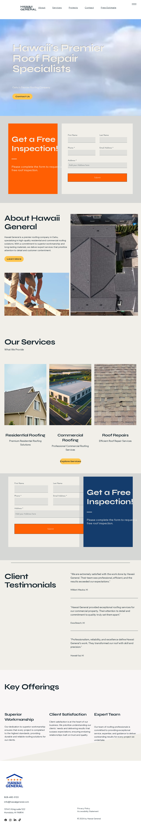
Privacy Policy (83, 808)
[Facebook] (5, 820)
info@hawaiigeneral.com (16, 801)
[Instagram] (10, 820)
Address (71, 160)
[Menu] (134, 4)
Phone (70, 148)
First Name (72, 135)
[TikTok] (19, 820)
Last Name (104, 135)
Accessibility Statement (87, 811)
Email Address (106, 148)
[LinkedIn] (15, 820)
